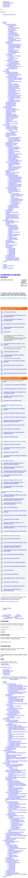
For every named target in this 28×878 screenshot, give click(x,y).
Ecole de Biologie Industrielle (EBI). (11, 351)
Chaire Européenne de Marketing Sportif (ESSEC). (14, 586)
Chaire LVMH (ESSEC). (9, 570)
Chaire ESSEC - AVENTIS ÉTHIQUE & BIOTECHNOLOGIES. (12, 590)
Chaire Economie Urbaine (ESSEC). (11, 574)
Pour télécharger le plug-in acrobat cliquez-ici (10, 599)
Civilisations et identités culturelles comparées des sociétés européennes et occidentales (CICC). (14, 499)
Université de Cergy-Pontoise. (10, 311)
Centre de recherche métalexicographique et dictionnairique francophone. (13, 503)
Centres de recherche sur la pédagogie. (11, 519)
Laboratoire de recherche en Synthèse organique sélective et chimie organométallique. (13, 463)
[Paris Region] (9, 618)
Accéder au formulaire (15, 638)
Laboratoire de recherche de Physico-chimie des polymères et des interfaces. (13, 467)
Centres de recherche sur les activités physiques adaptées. (15, 515)
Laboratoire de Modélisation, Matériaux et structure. (14, 413)
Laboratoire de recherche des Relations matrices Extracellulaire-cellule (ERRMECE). (13, 483)
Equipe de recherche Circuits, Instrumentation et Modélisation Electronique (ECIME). (13, 421)
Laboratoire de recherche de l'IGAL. (11, 452)
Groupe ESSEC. (7, 331)
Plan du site (15, 679)
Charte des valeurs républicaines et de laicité (13, 678)
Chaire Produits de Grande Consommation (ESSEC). (14, 562)
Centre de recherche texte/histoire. (11, 507)
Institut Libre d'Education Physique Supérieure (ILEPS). (15, 369)
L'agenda (5, 266)
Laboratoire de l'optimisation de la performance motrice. (15, 531)
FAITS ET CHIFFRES (8, 268)
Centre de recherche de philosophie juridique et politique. (15, 542)
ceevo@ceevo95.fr (5, 663)
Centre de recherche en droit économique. (12, 538)
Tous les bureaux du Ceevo (6, 667)
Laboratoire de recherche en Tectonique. (12, 444)
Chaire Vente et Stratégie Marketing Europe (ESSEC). (15, 566)
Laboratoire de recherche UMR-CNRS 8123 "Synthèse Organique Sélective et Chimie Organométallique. (15, 471)
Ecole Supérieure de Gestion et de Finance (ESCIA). (14, 323)
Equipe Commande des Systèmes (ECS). (12, 428)
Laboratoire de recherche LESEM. (11, 436)
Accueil (4, 264)
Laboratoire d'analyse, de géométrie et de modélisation (15, 384)
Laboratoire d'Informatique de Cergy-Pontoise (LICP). (15, 388)
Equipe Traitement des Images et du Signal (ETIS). (14, 424)
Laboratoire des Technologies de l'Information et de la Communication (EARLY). (15, 392)
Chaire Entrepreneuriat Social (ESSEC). (12, 558)
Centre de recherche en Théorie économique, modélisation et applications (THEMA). (13, 546)
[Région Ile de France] (8, 14)
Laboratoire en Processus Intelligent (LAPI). (13, 400)
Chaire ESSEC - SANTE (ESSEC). (11, 582)
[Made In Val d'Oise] (20, 616)
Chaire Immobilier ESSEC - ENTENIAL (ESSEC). (14, 578)
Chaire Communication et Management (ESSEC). (14, 554)
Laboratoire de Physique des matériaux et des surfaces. (15, 417)
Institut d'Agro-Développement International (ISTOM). (15, 373)
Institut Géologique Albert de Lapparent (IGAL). (14, 365)
